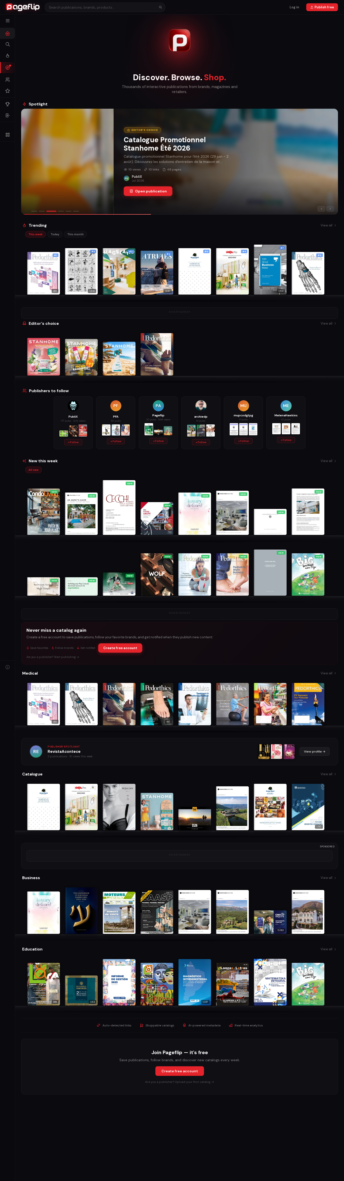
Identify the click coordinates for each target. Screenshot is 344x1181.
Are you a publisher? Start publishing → (52, 657)
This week (35, 234)
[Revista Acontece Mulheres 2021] (276, 751)
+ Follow (73, 442)
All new (33, 470)
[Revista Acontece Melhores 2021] (263, 751)
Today (55, 234)
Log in (294, 7)
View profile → (314, 752)
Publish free (324, 7)
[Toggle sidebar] (7, 21)
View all (326, 225)
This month (75, 234)
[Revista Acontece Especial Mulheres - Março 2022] (289, 751)
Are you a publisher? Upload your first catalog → (179, 1082)
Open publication (58, 191)
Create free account (120, 648)
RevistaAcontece (64, 751)
